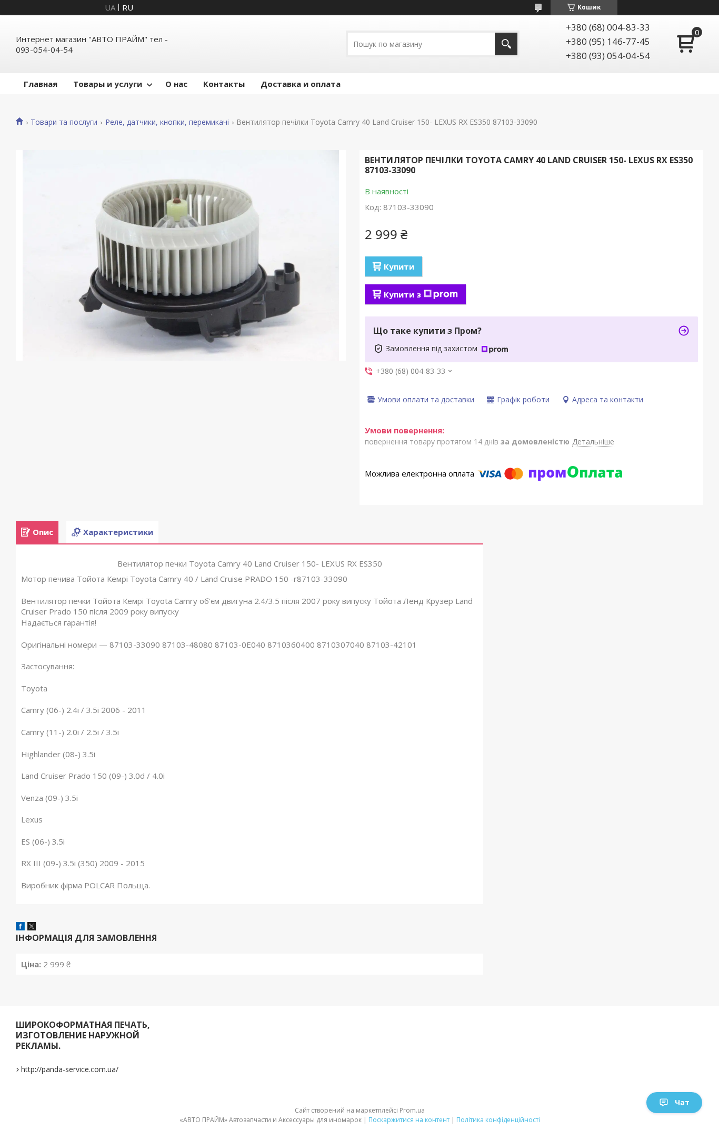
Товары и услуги (107, 83)
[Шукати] (506, 44)
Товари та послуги (64, 122)
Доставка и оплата (301, 83)
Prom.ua (412, 1110)
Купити (399, 266)
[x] (31, 927)
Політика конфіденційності (498, 1119)
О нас (176, 83)
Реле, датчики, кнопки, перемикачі (167, 122)
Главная (40, 83)
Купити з (402, 294)
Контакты (224, 83)
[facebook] (20, 927)
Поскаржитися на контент (409, 1119)
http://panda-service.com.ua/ (69, 1069)
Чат (682, 1102)
